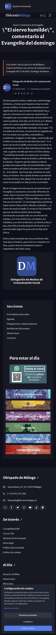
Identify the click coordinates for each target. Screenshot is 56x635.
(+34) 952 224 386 (16, 493)
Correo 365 (8, 533)
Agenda (10, 319)
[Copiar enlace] (32, 93)
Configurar (28, 622)
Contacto (11, 338)
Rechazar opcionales (28, 615)
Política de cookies (12, 552)
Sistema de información (14, 538)
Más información (11, 608)
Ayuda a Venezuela (22, 6)
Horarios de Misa (11, 574)
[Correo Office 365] (5, 507)
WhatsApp (8, 583)
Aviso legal (8, 543)
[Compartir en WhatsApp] (16, 93)
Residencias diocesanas (18, 328)
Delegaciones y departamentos (22, 323)
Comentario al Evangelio (31, 25)
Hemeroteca (13, 333)
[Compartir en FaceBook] (19, 93)
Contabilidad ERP (11, 529)
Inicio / (16, 25)
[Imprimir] (28, 93)
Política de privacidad (13, 547)
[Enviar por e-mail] (25, 93)
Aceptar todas (28, 628)
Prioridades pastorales (18, 314)
